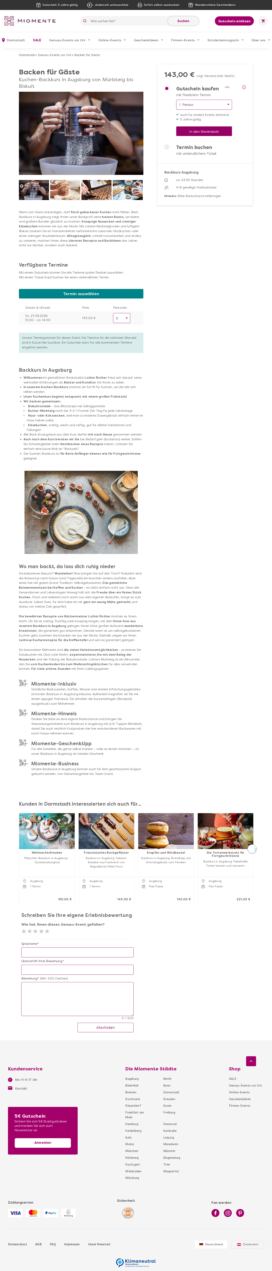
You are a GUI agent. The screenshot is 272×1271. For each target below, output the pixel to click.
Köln (128, 1137)
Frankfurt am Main (134, 1115)
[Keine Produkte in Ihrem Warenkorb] (263, 21)
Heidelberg (133, 1131)
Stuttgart (132, 1164)
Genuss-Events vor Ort (67, 40)
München (131, 1151)
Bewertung (29, 978)
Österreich (250, 1244)
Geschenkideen (146, 40)
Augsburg (132, 1079)
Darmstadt (27, 55)
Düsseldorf (133, 1105)
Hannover (170, 1124)
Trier (166, 1164)
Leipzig (168, 1137)
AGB (38, 1244)
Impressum (72, 1244)
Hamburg (131, 1124)
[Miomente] (31, 21)
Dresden (169, 1099)
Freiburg (169, 1112)
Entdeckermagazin (223, 40)
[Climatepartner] (136, 1260)
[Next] (141, 186)
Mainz (129, 1144)
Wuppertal (170, 1171)
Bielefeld (131, 1085)
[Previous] (22, 186)
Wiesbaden (133, 1171)
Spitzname (29, 944)
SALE (37, 40)
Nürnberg (132, 1158)
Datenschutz (17, 1244)
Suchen (183, 21)
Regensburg (170, 1158)
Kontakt (20, 1088)
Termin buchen (194, 147)
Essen (167, 1105)
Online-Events (109, 40)
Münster (169, 1151)
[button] (20, 848)
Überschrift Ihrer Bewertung (41, 961)
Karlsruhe (170, 1131)
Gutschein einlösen (234, 21)
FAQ (53, 1244)
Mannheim (170, 1144)
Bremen (130, 1092)
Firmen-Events (183, 40)
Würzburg (132, 1178)
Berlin (167, 1079)
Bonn (166, 1085)
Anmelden (42, 1143)
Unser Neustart (99, 1244)
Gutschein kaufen (197, 89)
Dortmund (132, 1099)
